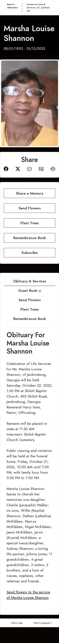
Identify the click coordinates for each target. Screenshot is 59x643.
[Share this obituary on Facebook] (6, 168)
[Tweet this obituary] (18, 168)
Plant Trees (29, 309)
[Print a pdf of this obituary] (53, 168)
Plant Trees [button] (29, 223)
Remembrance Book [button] (29, 237)
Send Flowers (30, 299)
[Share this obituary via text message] (29, 168)
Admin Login (17, 622)
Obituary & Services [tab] (29, 281)
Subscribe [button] (29, 252)
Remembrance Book (29, 318)
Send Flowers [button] (30, 208)
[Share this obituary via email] (41, 168)
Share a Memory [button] (29, 193)
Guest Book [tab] (29, 290)
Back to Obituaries (12, 6)
